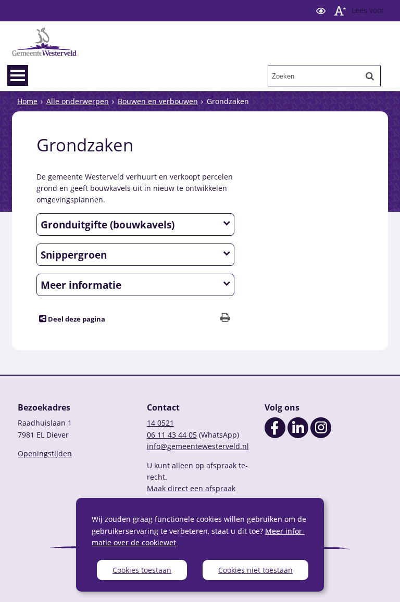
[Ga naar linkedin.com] (298, 435)
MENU (17, 75)
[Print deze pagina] (225, 318)
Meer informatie (81, 285)
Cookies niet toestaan (255, 570)
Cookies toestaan (142, 570)
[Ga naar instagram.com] (320, 435)
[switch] (321, 11)
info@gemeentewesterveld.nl (198, 446)
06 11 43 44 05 (172, 435)
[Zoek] (370, 76)
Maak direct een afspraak (191, 488)
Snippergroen (74, 255)
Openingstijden (45, 453)
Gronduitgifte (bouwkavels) (107, 224)
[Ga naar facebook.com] (275, 435)
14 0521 (160, 423)
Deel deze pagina (75, 319)
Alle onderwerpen (77, 101)
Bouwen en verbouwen (158, 101)
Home (27, 101)
